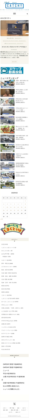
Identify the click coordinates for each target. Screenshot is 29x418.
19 (14, 210)
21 (21, 210)
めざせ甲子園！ (6, 253)
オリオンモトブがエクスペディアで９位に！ (14, 47)
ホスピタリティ (18, 38)
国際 (3, 292)
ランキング (23, 410)
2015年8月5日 (14, 49)
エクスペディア (20, 43)
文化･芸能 (4, 279)
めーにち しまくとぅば (8, 301)
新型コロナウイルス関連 (8, 343)
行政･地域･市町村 (7, 273)
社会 (13, 38)
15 (25, 207)
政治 (3, 289)
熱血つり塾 (5, 346)
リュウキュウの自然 (7, 327)
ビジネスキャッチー (7, 266)
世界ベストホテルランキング (10, 43)
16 (3, 210)
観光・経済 (9, 38)
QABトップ (18, 412)
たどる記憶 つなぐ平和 (8, 311)
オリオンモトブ (22, 40)
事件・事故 (5, 263)
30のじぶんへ (5, 304)
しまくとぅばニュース (8, 247)
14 (21, 207)
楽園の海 (4, 324)
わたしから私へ (6, 250)
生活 (3, 244)
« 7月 (1, 219)
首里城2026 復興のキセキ (9, 314)
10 (7, 207)
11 (10, 207)
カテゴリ (10, 412)
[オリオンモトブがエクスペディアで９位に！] (14, 28)
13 (18, 207)
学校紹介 (5, 256)
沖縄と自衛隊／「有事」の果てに (11, 308)
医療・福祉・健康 (7, 276)
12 (14, 207)
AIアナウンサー (6, 333)
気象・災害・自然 (7, 282)
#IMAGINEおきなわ (7, 320)
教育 (3, 285)
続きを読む (14, 61)
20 (18, 210)
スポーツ (4, 260)
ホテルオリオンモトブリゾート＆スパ (10, 40)
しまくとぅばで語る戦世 (8, 298)
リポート (4, 295)
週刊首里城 (5, 317)
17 (7, 210)
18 (10, 210)
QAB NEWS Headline (16, 416)
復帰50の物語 (5, 336)
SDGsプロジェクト (7, 339)
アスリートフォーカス (8, 330)
